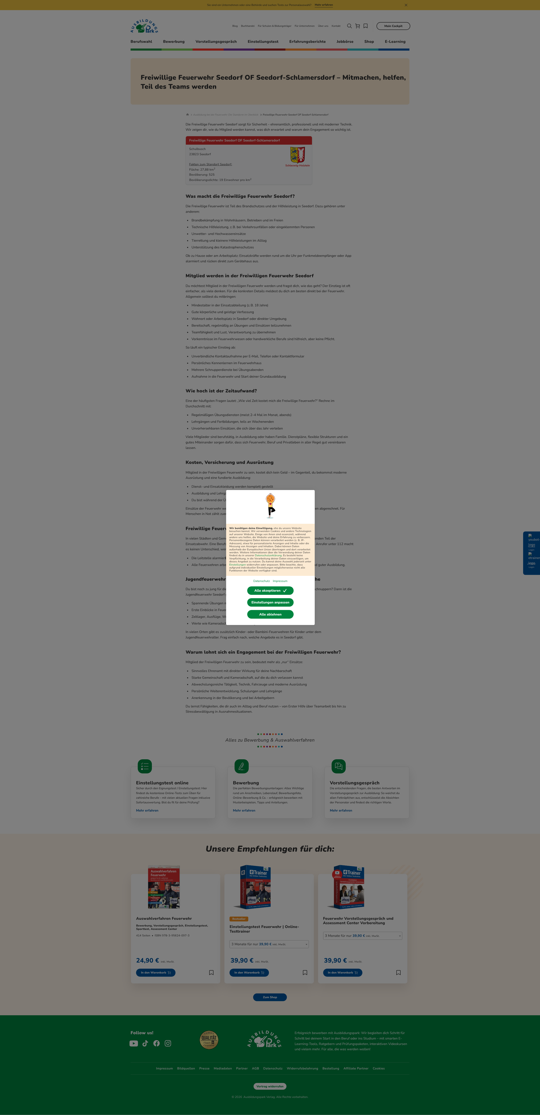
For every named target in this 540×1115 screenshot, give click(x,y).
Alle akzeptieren (267, 590)
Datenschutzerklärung (268, 555)
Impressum (280, 581)
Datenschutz (261, 581)
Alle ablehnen (270, 614)
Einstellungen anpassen (270, 602)
